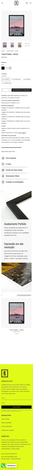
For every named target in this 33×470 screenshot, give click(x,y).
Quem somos (5, 419)
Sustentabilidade (6, 426)
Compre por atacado (7, 430)
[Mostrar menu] (2, 3)
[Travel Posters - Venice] (16, 313)
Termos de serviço (5, 411)
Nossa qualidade (6, 422)
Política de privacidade (24, 410)
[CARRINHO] (30, 3)
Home (2, 51)
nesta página (22, 132)
